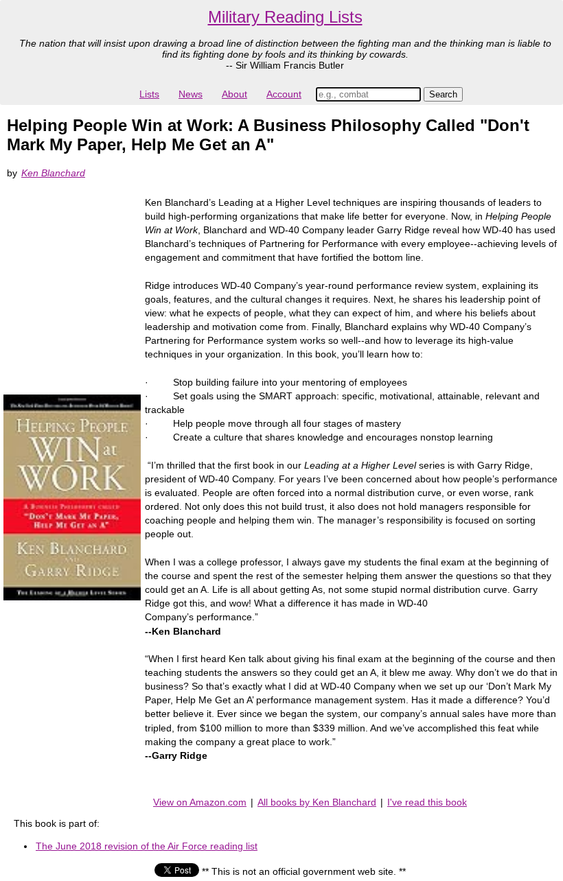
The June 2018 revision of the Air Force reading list (146, 846)
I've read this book (427, 802)
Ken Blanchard (53, 172)
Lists (149, 94)
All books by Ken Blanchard (316, 802)
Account (283, 94)
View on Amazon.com (199, 802)
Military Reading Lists (285, 17)
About (234, 94)
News (191, 94)
